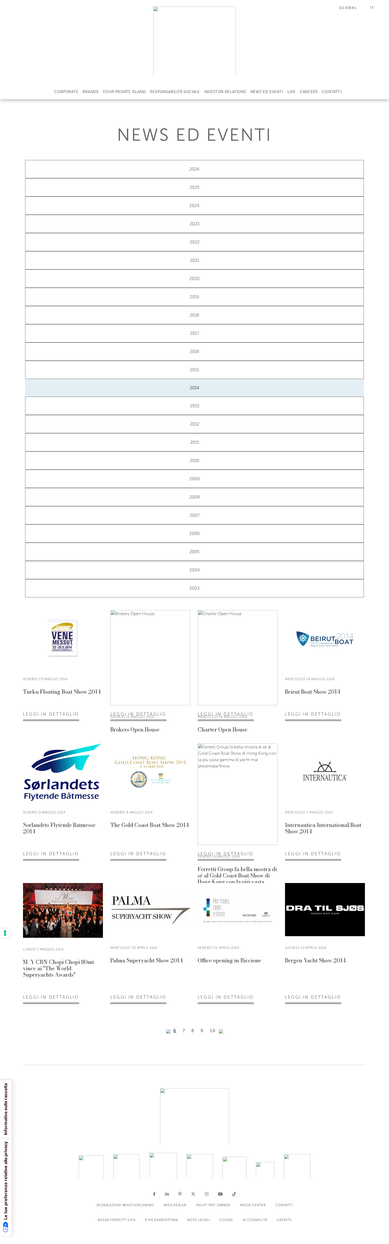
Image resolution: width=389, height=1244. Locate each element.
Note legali (198, 1220)
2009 (194, 478)
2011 (194, 442)
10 (213, 1030)
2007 (195, 515)
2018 (194, 315)
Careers (309, 91)
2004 (194, 570)
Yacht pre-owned (213, 1205)
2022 (195, 242)
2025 (195, 187)
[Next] (221, 1031)
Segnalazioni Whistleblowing (125, 1205)
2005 (194, 551)
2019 (194, 296)
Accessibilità (255, 1220)
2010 (194, 460)
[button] (351, 8)
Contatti (331, 91)
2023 (195, 223)
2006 (194, 533)
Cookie (226, 1220)
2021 (194, 260)
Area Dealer (175, 1205)
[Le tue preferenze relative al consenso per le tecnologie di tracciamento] (5, 933)
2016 (194, 351)
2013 (194, 405)
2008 (194, 497)
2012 (194, 424)
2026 (194, 169)
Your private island (124, 91)
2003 (194, 588)
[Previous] (168, 1031)
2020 (194, 278)
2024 (194, 205)
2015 (194, 369)
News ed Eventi (266, 91)
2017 (194, 333)
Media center (253, 1205)
